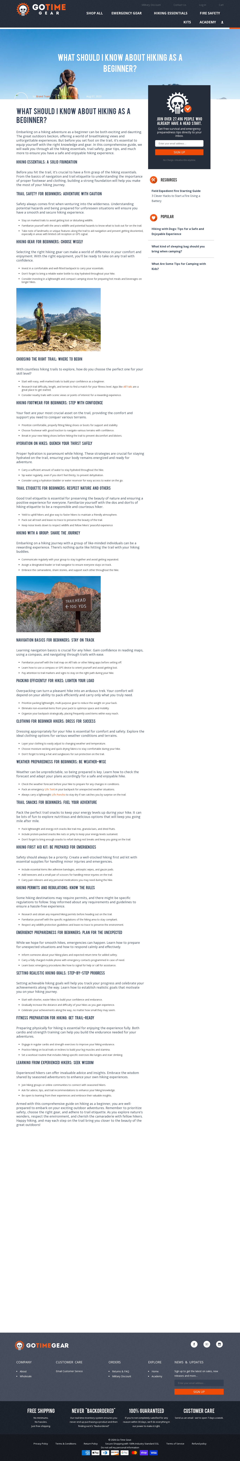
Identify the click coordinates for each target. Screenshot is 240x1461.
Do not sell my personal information (120, 1447)
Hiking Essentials (170, 13)
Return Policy (91, 1443)
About (23, 1371)
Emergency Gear (126, 13)
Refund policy (199, 1443)
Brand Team (43, 96)
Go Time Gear (123, 1439)
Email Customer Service (69, 1371)
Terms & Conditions (66, 1443)
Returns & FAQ (120, 1371)
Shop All (94, 13)
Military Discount (151, 4)
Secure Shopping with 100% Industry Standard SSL (132, 1443)
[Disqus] (80, 1184)
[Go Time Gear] (41, 9)
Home (155, 1371)
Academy (208, 22)
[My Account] (222, 23)
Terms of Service (175, 1443)
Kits (187, 22)
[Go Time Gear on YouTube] (206, 1344)
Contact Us (180, 4)
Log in (202, 4)
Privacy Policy (41, 1443)
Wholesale (26, 1376)
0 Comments (69, 96)
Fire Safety (210, 13)
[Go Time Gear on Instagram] (219, 1344)
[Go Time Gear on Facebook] (194, 1344)
